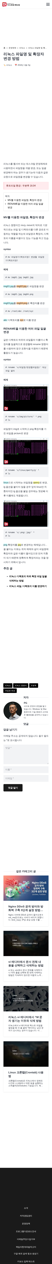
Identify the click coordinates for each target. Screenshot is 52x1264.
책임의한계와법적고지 (26, 1247)
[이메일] (13, 711)
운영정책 (26, 1223)
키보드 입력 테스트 (26, 1261)
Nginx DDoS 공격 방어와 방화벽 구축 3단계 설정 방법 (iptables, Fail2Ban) (25, 910)
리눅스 (22, 48)
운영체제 (12, 48)
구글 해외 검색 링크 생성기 (26, 1253)
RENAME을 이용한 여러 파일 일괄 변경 (25, 206)
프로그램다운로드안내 (26, 1231)
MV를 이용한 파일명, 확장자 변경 (25, 200)
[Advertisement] (26, 131)
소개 (26, 1208)
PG (25, 703)
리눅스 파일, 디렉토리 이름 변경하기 (28, 586)
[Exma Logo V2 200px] (11, 4)
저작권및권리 (26, 1216)
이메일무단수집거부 (26, 1239)
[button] (48, 4)
